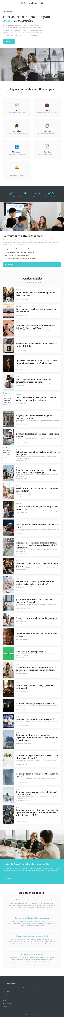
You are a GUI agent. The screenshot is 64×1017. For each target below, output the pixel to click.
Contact (5, 1006)
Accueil (5, 995)
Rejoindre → (8, 878)
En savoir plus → (10, 264)
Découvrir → (9, 41)
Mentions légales (7, 1003)
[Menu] (42, 3)
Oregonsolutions (29, 3)
